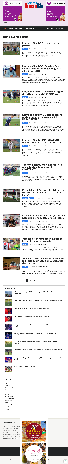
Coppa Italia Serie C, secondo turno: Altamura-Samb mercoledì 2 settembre (38, 350)
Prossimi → (37, 281)
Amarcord (7, 385)
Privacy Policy (6, 438)
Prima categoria (9, 398)
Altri (6, 383)
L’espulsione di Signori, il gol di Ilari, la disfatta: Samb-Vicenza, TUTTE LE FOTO (43, 192)
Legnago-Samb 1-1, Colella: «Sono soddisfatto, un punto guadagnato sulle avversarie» (41, 68)
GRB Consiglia (9, 396)
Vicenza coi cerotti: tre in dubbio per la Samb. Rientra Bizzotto (42, 239)
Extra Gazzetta (9, 392)
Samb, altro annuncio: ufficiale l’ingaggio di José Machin (32, 308)
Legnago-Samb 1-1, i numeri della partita (41, 44)
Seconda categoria (10, 404)
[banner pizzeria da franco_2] (34, 431)
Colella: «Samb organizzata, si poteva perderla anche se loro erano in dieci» (43, 216)
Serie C (25, 49)
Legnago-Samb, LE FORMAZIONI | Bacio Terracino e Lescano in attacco (43, 141)
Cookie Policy (14, 438)
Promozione (8, 400)
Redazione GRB (43, 49)
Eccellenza (8, 390)
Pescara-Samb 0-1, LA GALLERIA (24, 366)
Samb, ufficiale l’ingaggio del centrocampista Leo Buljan (32, 317)
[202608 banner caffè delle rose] (34, 453)
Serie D (7, 409)
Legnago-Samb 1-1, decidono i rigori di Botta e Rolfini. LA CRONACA (42, 92)
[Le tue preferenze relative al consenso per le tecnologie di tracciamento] (65, 461)
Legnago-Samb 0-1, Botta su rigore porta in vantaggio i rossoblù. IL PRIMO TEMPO (42, 117)
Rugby (6, 402)
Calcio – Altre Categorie (11, 387)
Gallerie (25, 198)
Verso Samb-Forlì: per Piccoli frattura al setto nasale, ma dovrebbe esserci (38, 300)
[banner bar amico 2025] (15, 11)
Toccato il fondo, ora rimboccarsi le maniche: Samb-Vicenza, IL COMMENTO (42, 167)
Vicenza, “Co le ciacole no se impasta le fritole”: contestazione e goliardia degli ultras (43, 261)
